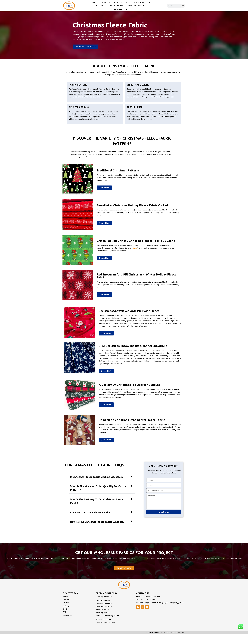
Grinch (134, 248)
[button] (102, 477)
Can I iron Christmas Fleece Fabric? (90, 512)
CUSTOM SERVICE (121, 9)
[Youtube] (147, 607)
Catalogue (101, 6)
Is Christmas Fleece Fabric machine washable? (96, 477)
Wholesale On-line (136, 6)
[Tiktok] (142, 607)
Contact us (139, 2)
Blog (128, 2)
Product (103, 2)
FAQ (149, 2)
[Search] (183, 6)
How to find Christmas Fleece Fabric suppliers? (97, 521)
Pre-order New (117, 6)
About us (118, 2)
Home (93, 2)
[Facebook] (138, 607)
